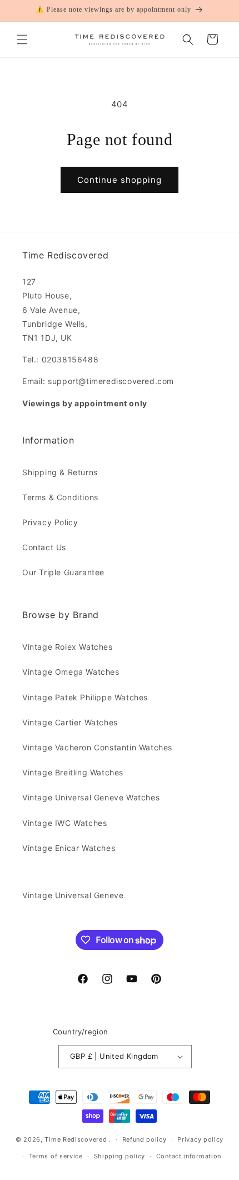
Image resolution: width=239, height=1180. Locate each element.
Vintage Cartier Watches (70, 722)
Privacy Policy (50, 522)
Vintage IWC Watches (64, 823)
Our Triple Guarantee (63, 572)
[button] (22, 39)
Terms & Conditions (60, 497)
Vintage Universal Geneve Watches (91, 797)
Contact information (188, 1156)
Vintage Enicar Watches (68, 848)
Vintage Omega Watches (71, 671)
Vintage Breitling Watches (72, 772)
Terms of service (56, 1156)
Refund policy (144, 1139)
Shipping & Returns (60, 472)
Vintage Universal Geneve (72, 895)
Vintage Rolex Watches (67, 646)
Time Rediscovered (75, 1139)
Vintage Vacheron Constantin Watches (97, 747)
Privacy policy (200, 1139)
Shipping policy (120, 1156)
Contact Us (44, 547)
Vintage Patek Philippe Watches (85, 697)
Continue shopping (119, 180)
